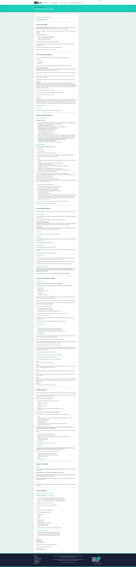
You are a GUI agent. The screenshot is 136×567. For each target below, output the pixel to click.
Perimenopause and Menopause (74, 2)
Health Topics (63, 2)
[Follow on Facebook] (97, 0)
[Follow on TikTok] (101, 0)
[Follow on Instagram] (99, 0)
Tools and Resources (54, 2)
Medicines (46, 2)
